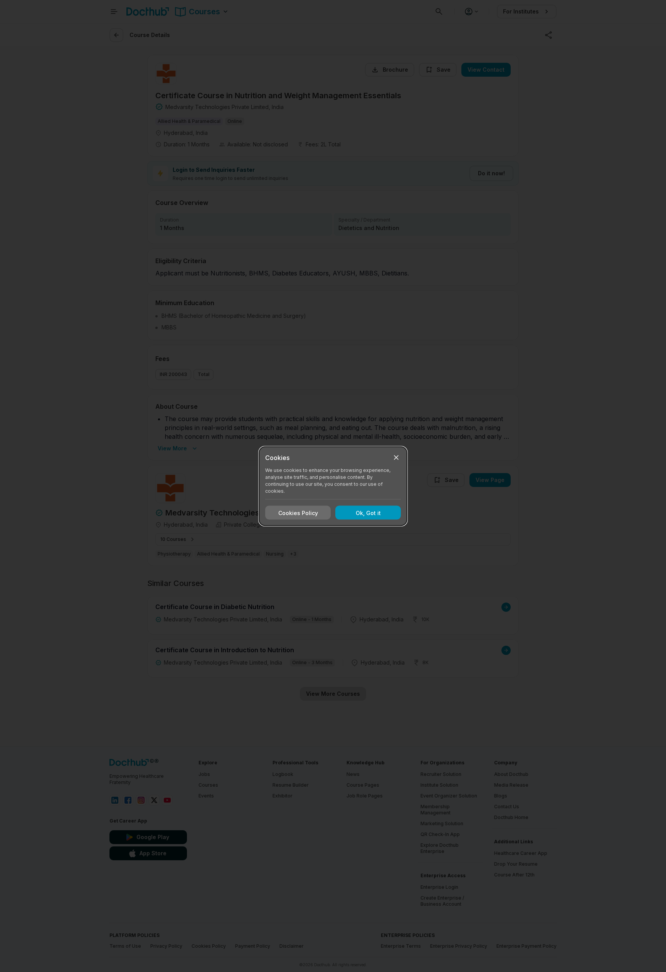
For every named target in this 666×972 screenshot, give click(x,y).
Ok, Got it (368, 512)
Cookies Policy (298, 512)
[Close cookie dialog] (396, 457)
